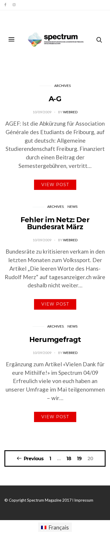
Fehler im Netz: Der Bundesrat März (55, 223)
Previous (33, 458)
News (72, 206)
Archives (62, 85)
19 (79, 458)
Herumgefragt (55, 339)
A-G (55, 99)
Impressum (83, 500)
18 (68, 458)
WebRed (70, 112)
